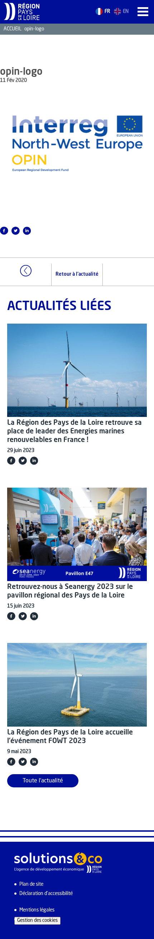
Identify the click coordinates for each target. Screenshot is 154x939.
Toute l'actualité (43, 781)
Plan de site (31, 884)
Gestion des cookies (37, 920)
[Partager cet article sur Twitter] (15, 231)
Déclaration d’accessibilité (46, 893)
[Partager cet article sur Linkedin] (27, 231)
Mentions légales (36, 910)
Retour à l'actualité (77, 274)
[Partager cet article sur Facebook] (11, 461)
